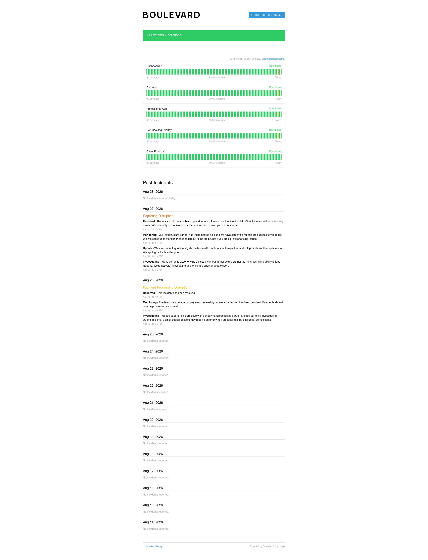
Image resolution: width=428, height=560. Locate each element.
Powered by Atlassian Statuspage (267, 546)
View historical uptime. (273, 58)
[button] (267, 15)
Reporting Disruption (158, 215)
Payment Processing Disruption (166, 287)
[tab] (146, 72)
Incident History (152, 546)
